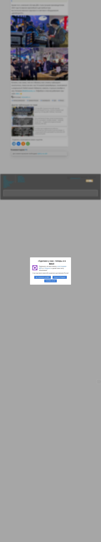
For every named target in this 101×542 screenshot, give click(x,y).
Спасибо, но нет (50, 281)
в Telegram (47, 268)
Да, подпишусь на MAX (42, 277)
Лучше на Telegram (59, 277)
